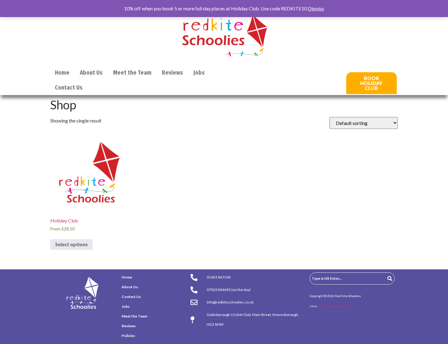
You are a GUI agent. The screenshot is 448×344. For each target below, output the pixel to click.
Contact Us (69, 87)
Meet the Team (132, 72)
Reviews (172, 72)
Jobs (199, 72)
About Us (91, 72)
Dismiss (316, 8)
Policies (128, 335)
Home (62, 72)
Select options (71, 244)
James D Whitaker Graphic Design (336, 306)
